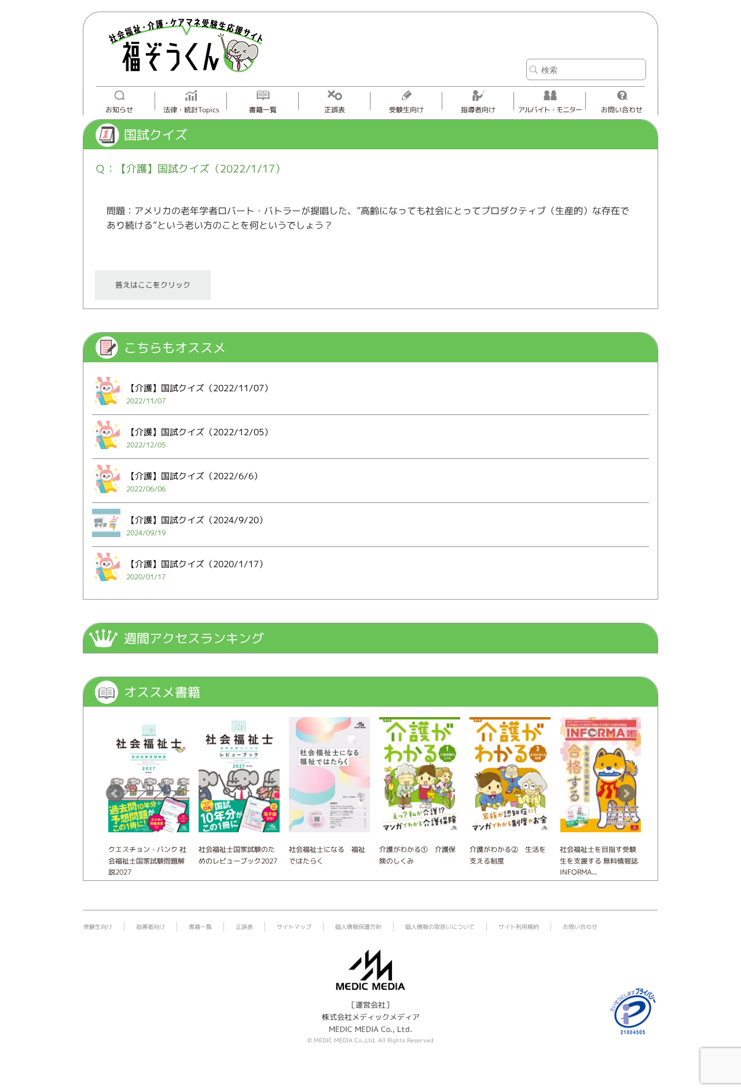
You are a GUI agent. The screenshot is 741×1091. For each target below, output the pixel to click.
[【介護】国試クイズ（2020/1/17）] (106, 583)
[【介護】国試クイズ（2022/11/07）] (106, 407)
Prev (115, 793)
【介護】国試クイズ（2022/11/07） (199, 388)
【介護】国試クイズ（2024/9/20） (196, 520)
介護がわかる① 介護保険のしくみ (417, 854)
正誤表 (334, 110)
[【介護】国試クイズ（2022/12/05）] (106, 451)
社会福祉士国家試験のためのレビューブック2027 (238, 854)
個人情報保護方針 (358, 927)
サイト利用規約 (518, 927)
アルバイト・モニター (550, 110)
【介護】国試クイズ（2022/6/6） (194, 476)
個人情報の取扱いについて (440, 927)
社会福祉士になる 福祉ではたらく (327, 854)
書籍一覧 (263, 110)
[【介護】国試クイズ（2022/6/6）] (106, 495)
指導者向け (478, 110)
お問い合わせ (622, 110)
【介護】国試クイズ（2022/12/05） (199, 432)
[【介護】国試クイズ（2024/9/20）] (106, 539)
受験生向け (406, 110)
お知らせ (119, 110)
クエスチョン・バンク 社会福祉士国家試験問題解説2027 (147, 860)
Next (626, 793)
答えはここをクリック (152, 285)
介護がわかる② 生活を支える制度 (507, 854)
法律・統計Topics (191, 110)
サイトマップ (294, 927)
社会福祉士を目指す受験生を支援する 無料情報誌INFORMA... (599, 860)
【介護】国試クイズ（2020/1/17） (196, 564)
